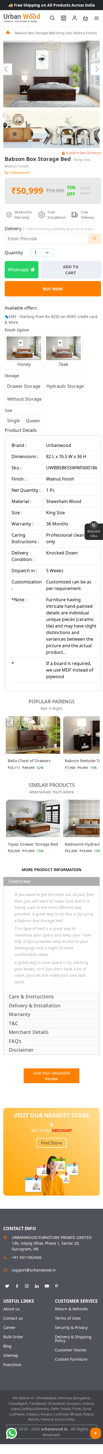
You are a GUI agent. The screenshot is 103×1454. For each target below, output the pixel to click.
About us (11, 1309)
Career (9, 1327)
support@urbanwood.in (34, 1270)
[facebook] (17, 1285)
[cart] (82, 18)
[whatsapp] (11, 1433)
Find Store (51, 1143)
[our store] (60, 18)
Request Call (94, 533)
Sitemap (10, 1355)
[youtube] (47, 1285)
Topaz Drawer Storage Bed (33, 844)
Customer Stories (71, 1350)
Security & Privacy (71, 1327)
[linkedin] (37, 1285)
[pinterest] (56, 1285)
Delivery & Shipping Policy (73, 1339)
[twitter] (7, 1285)
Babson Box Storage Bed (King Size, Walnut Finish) (56, 32)
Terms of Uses (68, 1318)
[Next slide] (96, 69)
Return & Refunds (71, 1309)
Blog (7, 1346)
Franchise (12, 1365)
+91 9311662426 (26, 1257)
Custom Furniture (71, 1359)
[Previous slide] (6, 69)
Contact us (13, 1318)
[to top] (95, 1433)
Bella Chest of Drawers (29, 760)
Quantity (14, 253)
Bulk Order (13, 1337)
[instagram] (27, 1285)
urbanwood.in (55, 1429)
